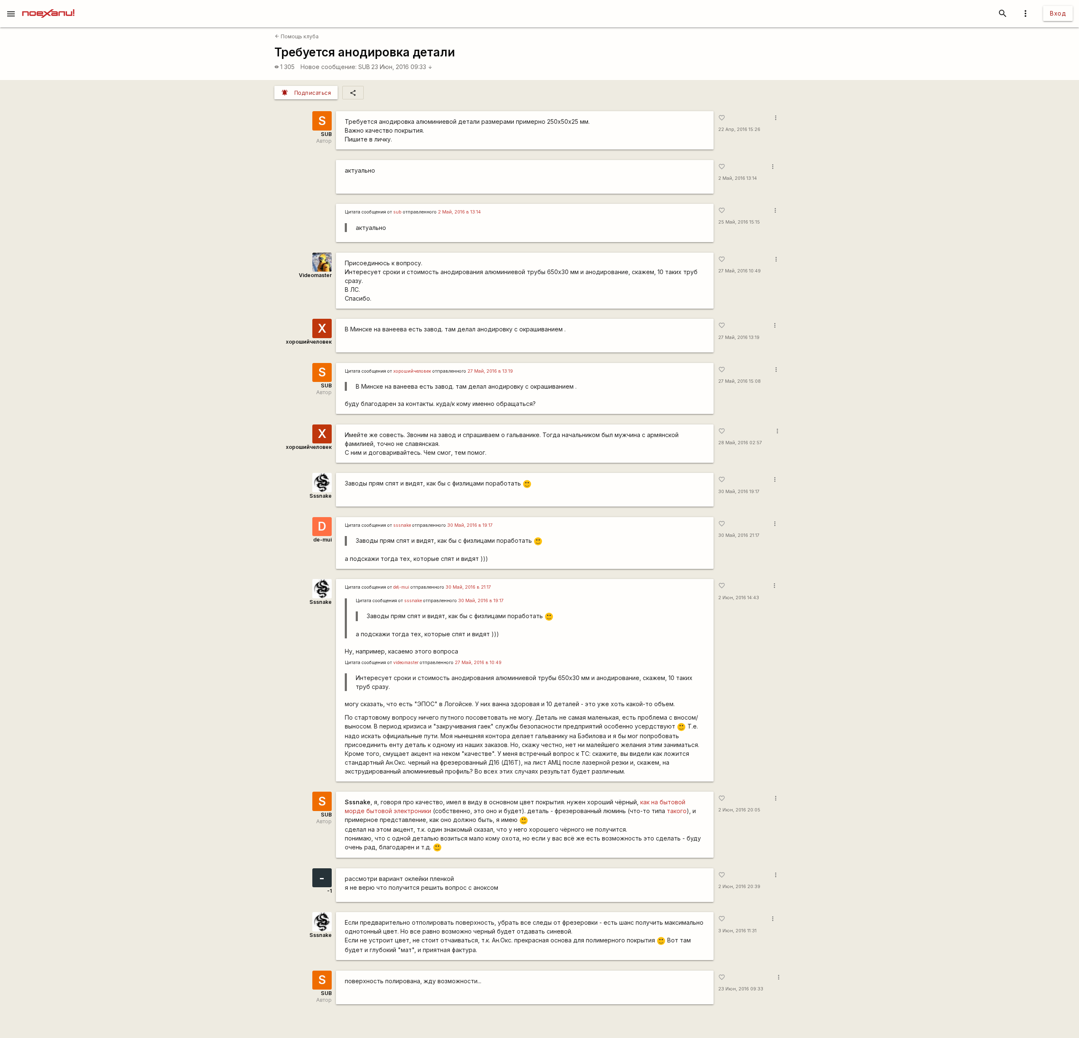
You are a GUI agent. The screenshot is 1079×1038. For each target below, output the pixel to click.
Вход (1058, 13)
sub (397, 212)
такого (677, 810)
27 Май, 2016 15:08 (739, 381)
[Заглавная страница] (48, 6)
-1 (329, 891)
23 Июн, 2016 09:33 (401, 66)
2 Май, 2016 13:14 (737, 178)
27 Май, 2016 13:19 (739, 337)
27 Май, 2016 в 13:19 (490, 371)
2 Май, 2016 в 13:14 (459, 212)
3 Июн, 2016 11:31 (737, 931)
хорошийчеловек (309, 342)
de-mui (322, 539)
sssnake (402, 525)
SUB (364, 66)
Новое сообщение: (329, 66)
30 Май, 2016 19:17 (739, 491)
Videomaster (315, 275)
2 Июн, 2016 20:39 (739, 886)
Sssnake (320, 496)
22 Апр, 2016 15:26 (739, 129)
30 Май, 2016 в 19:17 (470, 525)
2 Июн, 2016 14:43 (738, 597)
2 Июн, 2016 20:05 (739, 810)
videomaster (406, 662)
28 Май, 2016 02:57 (740, 443)
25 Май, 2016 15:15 (739, 222)
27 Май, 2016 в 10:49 (478, 662)
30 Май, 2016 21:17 (739, 535)
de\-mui (401, 587)
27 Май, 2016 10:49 (739, 271)
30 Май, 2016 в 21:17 (468, 587)
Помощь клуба (296, 36)
